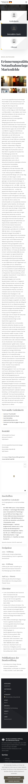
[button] (3, 81)
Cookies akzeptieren (14, 777)
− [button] (25, 466)
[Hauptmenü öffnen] (26, 2)
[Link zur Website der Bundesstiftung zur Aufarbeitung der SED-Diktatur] (6, 2)
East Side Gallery (7, 418)
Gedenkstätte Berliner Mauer (11, 416)
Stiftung (7, 758)
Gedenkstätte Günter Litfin (10, 420)
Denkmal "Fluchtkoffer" (9, 414)
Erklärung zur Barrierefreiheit (13, 760)
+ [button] (25, 464)
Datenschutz (8, 762)
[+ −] (14, 477)
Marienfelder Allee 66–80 (13, 697)
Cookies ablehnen (14, 781)
